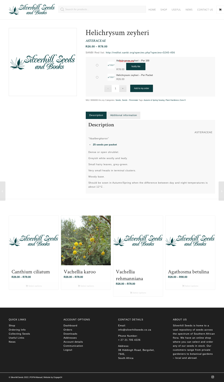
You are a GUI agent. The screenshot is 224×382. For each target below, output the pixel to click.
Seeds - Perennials (130, 100)
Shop (12, 325)
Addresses (70, 337)
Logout (68, 349)
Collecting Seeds (19, 333)
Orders (68, 329)
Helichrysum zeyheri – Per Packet (134, 75)
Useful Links (16, 337)
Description (96, 115)
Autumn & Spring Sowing (154, 100)
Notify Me (135, 66)
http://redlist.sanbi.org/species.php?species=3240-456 (140, 52)
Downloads (70, 333)
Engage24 (58, 377)
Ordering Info (17, 329)
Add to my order (141, 88)
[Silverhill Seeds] (32, 9)
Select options (35, 286)
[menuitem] (152, 9)
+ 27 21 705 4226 (129, 339)
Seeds (118, 100)
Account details (73, 341)
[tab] (96, 115)
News (12, 341)
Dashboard (70, 325)
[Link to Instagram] (212, 377)
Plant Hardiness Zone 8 (176, 100)
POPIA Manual (36, 377)
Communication (73, 345)
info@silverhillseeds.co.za (134, 329)
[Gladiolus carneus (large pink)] (2, 191)
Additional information (123, 115)
